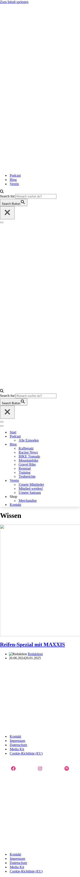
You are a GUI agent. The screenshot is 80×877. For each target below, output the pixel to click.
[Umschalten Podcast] (56, 436)
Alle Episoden (29, 440)
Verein (14, 184)
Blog (13, 180)
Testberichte (27, 476)
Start (13, 432)
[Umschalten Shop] (56, 497)
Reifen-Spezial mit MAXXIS (32, 644)
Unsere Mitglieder (31, 484)
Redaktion (35, 654)
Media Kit (17, 749)
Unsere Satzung (30, 492)
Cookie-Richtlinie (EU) (26, 753)
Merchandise (28, 500)
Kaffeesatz (26, 448)
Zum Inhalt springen (14, 2)
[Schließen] (7, 212)
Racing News (28, 452)
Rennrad (25, 468)
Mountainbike (28, 460)
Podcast (15, 175)
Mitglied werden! (31, 488)
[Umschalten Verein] (56, 481)
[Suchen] (2, 192)
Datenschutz (18, 745)
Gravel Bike (27, 464)
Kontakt (15, 505)
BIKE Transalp (29, 456)
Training (24, 472)
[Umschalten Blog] (56, 444)
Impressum (17, 741)
